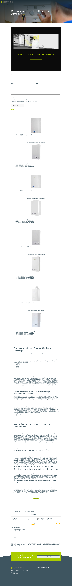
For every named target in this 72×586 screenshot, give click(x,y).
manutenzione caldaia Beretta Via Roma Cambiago (47, 542)
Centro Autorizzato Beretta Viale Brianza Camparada (21, 533)
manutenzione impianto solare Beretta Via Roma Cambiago (41, 544)
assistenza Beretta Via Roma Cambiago (32, 542)
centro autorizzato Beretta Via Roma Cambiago (24, 544)
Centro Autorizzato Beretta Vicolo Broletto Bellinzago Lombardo (49, 569)
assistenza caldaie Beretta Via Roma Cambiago (18, 542)
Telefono (13, 83)
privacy (39, 99)
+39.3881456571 (15, 573)
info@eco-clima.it (15, 572)
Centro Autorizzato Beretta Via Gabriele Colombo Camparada (22, 531)
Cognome (37, 81)
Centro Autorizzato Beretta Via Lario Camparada (20, 532)
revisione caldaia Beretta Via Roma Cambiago (30, 543)
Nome (12, 78)
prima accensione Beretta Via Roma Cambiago (45, 543)
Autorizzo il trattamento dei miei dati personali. (18, 97)
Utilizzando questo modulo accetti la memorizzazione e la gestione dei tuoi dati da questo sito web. (25, 101)
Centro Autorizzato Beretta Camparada (19, 530)
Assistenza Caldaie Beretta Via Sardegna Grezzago (47, 571)
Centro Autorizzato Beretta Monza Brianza (19, 529)
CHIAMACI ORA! (36, 498)
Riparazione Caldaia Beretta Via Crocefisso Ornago (47, 570)
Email (37, 83)
